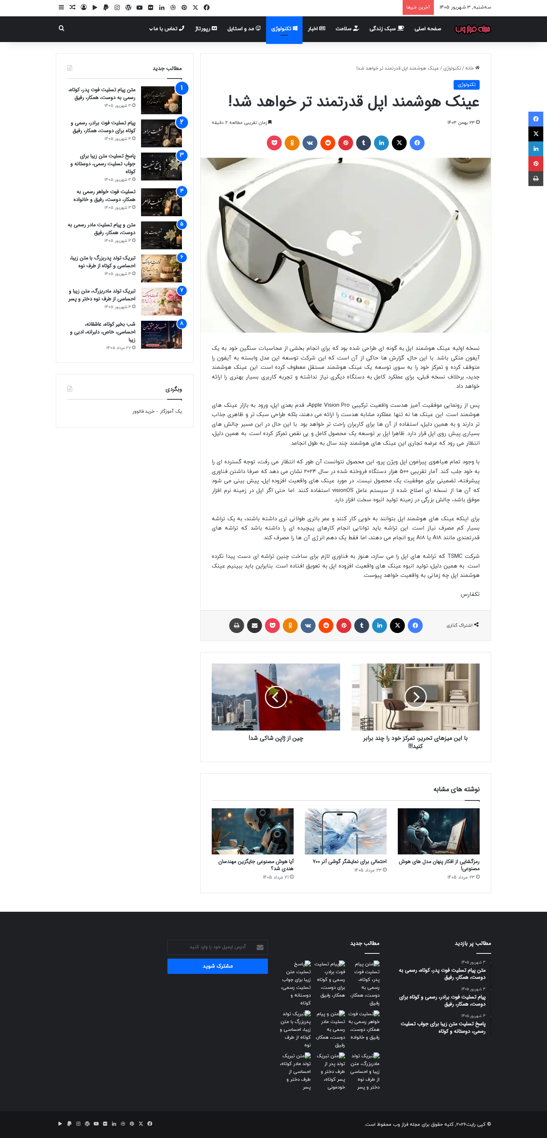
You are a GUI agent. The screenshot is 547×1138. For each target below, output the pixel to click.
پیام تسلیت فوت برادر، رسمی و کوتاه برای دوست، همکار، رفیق (103, 127)
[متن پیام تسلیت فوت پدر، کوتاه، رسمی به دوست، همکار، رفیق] (161, 100)
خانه (470, 68)
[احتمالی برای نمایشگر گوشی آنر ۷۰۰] (346, 831)
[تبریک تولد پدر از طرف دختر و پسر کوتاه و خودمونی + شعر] (329, 1071)
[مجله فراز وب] (472, 29)
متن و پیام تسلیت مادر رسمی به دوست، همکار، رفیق (101, 229)
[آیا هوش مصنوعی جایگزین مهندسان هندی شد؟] (253, 831)
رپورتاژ (203, 28)
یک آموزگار (171, 411)
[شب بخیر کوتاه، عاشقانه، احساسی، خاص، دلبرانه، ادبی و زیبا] (161, 335)
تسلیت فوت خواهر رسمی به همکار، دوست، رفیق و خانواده (104, 196)
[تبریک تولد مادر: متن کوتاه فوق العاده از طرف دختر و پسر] (295, 1071)
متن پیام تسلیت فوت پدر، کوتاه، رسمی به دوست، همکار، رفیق (101, 94)
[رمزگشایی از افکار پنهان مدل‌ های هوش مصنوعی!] (439, 831)
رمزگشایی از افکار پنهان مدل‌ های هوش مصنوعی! (439, 865)
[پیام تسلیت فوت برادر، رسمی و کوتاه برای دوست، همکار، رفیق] (161, 133)
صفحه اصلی (428, 28)
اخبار (313, 28)
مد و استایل (241, 28)
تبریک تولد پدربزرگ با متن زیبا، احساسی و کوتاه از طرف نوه (102, 262)
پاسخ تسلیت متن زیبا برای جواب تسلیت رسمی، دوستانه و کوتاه (102, 164)
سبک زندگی (383, 28)
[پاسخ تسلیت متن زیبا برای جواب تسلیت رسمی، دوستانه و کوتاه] (161, 166)
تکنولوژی (282, 28)
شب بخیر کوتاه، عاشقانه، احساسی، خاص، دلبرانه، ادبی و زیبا (102, 332)
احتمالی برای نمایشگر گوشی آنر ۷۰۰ (350, 861)
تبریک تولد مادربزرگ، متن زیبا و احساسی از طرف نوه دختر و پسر (101, 295)
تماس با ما (166, 28)
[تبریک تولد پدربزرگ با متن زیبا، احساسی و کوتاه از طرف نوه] (161, 268)
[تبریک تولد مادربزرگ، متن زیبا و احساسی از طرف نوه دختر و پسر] (161, 302)
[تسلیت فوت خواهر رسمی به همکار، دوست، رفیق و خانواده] (161, 202)
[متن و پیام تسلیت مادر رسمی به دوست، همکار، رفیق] (161, 235)
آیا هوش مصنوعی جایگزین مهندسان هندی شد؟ (256, 865)
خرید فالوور (143, 411)
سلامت (344, 28)
